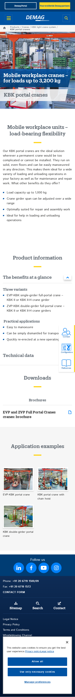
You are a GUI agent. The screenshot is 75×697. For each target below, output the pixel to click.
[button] (37, 278)
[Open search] (66, 18)
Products (14, 27)
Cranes (25, 27)
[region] (37, 665)
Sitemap (16, 608)
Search (37, 608)
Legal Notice (10, 619)
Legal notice (47, 651)
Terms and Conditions (16, 630)
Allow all (37, 661)
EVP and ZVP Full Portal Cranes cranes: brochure (29, 415)
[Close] (67, 642)
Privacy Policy (11, 624)
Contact (59, 608)
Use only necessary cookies (37, 672)
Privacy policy (32, 651)
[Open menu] (8, 18)
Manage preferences (37, 682)
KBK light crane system (44, 27)
